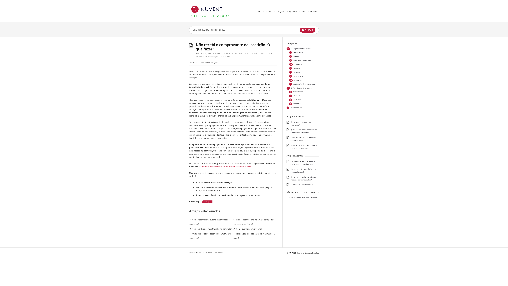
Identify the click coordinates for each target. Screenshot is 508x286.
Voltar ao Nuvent (264, 11)
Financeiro (298, 64)
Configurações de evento (303, 60)
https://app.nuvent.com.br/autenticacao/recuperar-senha (225, 166)
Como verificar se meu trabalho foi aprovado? (212, 229)
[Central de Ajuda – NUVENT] (215, 11)
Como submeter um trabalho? (249, 229)
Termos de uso (195, 253)
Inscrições (253, 53)
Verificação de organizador (304, 84)
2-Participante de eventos (210, 53)
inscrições (207, 202)
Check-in (296, 56)
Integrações (298, 76)
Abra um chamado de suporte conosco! (302, 197)
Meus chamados (309, 11)
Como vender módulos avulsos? (303, 185)
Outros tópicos (296, 107)
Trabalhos (298, 80)
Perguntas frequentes (287, 11)
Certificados (298, 52)
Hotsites (296, 68)
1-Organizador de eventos (301, 48)
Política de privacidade (215, 253)
